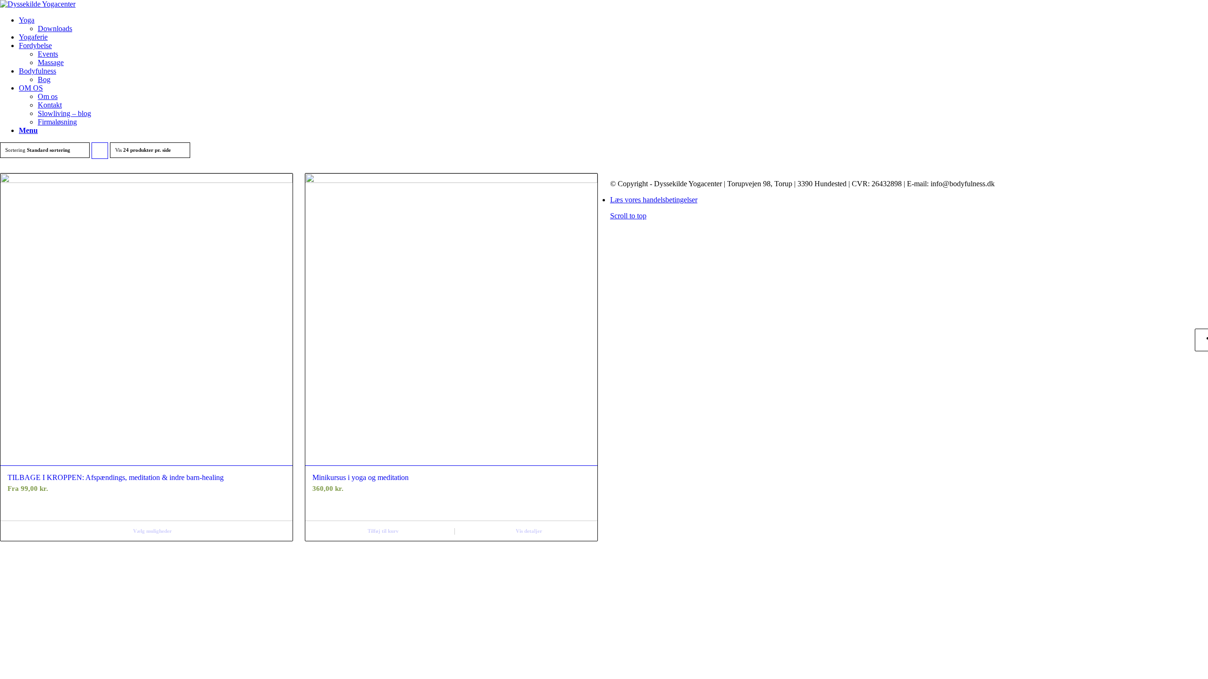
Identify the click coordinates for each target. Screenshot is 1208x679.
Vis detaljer (529, 531)
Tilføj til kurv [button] (383, 531)
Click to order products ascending (100, 153)
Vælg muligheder (152, 531)
